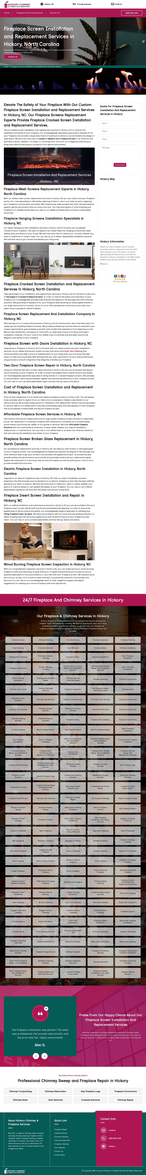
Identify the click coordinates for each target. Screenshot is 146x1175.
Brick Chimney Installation (127, 668)
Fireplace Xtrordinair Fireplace (128, 861)
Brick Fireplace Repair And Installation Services (18, 973)
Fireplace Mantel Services (127, 973)
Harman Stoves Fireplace (45, 851)
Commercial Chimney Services (73, 776)
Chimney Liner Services (18, 709)
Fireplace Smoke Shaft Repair (46, 679)
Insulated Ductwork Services (128, 962)
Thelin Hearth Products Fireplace (45, 882)
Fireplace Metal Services (18, 765)
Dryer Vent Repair (45, 921)
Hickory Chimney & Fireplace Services (111, 1171)
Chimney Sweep (18, 640)
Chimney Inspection (100, 640)
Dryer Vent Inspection (128, 902)
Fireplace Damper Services (100, 765)
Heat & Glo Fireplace (18, 851)
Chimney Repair (100, 648)
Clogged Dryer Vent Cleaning (18, 911)
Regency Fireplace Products (128, 820)
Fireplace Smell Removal (18, 798)
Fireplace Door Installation (73, 753)
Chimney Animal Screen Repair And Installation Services (100, 668)
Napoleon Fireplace (73, 841)
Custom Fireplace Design (46, 808)
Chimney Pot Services (100, 709)
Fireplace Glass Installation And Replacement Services (45, 753)
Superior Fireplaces (18, 831)
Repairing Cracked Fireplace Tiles (73, 787)
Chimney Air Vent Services (18, 820)
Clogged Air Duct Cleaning (45, 911)
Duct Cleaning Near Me (45, 932)
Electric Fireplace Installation (45, 741)
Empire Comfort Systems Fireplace (18, 882)
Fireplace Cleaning (128, 640)
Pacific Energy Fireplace (45, 861)
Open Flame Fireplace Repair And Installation (18, 962)
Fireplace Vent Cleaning (100, 720)
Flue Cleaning (18, 648)
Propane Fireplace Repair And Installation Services (18, 753)
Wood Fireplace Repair (46, 730)
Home (6, 13)
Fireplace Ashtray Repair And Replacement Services (127, 753)
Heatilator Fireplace (45, 841)
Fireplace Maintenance (46, 942)
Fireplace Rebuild (18, 730)
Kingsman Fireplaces (100, 831)
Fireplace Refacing (100, 679)
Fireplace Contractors (127, 720)
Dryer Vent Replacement (73, 922)
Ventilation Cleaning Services (45, 962)
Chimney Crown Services (18, 699)
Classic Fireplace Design (127, 798)
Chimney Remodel (100, 962)
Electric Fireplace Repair (100, 730)
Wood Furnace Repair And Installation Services (73, 741)
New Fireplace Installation (127, 657)
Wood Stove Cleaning (127, 942)
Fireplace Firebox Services (73, 765)
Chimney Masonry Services (45, 720)
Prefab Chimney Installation (73, 893)
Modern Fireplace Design (18, 808)
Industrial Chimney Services (127, 776)
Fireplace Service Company (73, 911)
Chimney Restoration (18, 689)
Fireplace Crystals (45, 820)
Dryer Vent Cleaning (128, 893)
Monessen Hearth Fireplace (45, 871)
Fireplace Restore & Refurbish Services (46, 973)
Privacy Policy (59, 1155)
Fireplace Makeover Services (73, 962)
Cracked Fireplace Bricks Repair (73, 973)
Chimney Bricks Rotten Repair (100, 787)
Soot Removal (73, 648)
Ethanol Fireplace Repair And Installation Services (100, 741)
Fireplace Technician (128, 932)
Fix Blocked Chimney (18, 787)
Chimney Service (72, 640)
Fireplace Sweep (73, 720)
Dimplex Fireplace (100, 851)
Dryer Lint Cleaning (73, 902)
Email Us (118, 4)
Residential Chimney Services (100, 776)
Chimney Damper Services (45, 710)
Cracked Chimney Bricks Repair (128, 787)
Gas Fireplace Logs (127, 765)
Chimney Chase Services (73, 699)
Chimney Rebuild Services (45, 893)
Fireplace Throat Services (18, 776)
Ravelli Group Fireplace (73, 882)
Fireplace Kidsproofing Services (100, 893)
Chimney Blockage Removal (45, 689)
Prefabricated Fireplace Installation (127, 741)
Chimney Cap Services (45, 699)
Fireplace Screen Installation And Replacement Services (127, 882)
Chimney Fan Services (127, 709)
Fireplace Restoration (18, 668)
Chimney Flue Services (128, 699)
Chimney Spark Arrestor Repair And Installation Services (73, 668)
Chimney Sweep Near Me (73, 932)
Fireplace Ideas (18, 932)
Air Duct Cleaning (45, 902)
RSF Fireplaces (18, 841)
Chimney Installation (128, 648)
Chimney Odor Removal (45, 798)
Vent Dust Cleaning (100, 902)
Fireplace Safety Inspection (100, 922)
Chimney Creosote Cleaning (45, 657)
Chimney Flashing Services (18, 720)
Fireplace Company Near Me (18, 942)
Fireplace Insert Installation (18, 893)
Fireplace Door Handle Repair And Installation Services (100, 753)
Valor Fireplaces (45, 831)
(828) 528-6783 (132, 13)
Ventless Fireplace (73, 952)
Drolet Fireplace (18, 871)
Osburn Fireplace (73, 851)
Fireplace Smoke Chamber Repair (73, 679)
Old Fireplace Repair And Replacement (100, 689)
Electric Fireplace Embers (100, 808)
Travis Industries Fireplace (100, 871)
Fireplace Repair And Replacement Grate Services (45, 765)
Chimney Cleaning (46, 640)
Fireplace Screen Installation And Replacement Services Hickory (36, 67)
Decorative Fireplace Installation (128, 922)
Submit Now (120, 165)
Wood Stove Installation (100, 942)
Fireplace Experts (128, 911)
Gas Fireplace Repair (73, 730)
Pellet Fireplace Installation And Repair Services (100, 820)
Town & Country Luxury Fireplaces (73, 831)
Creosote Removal (45, 648)
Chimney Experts (18, 921)
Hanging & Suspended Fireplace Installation (128, 952)
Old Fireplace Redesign (100, 798)
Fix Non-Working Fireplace (45, 668)
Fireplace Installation (100, 657)
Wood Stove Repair (73, 942)
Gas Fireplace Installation (18, 741)
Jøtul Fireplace (18, 861)
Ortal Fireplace (100, 861)
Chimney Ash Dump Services (73, 710)
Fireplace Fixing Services (45, 952)
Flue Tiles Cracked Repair (73, 798)
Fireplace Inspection (73, 689)
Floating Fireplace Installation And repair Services (100, 973)
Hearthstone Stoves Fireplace (128, 871)
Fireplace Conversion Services (100, 952)
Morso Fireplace (73, 871)
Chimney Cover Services (100, 699)
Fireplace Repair (73, 657)
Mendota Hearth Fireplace (73, 861)
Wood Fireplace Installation (128, 730)
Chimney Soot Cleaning (18, 657)
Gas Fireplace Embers (127, 809)
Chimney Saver (128, 689)
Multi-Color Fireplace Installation (73, 820)
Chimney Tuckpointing (127, 679)
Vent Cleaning (18, 902)
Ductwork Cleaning (100, 932)
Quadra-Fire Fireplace (128, 851)
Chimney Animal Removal (100, 882)
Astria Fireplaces (127, 831)
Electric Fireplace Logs (46, 776)
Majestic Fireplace (100, 841)
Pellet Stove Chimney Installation (73, 808)
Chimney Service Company (100, 911)
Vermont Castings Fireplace (128, 841)
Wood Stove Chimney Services (18, 952)
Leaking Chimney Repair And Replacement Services (45, 787)
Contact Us (55, 13)
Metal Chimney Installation (18, 679)
